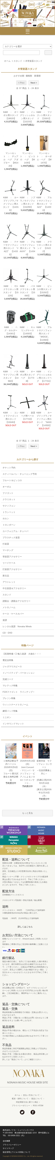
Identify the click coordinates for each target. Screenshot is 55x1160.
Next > (34, 82)
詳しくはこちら (25, 926)
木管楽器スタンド (33, 61)
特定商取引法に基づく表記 (27, 1102)
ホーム (7, 61)
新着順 (37, 76)
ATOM (40, 1106)
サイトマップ (8, 1148)
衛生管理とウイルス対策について (16, 1152)
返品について (36, 1099)
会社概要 (6, 1141)
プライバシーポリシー (21, 1106)
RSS (35, 1106)
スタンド (18, 61)
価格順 (29, 76)
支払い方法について (31, 1095)
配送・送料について (20, 1099)
